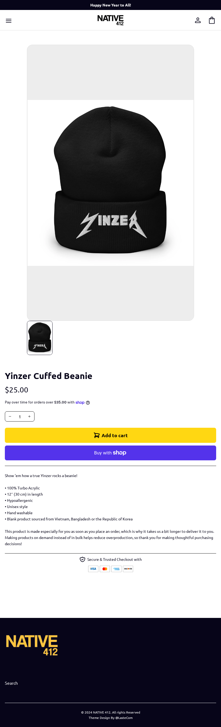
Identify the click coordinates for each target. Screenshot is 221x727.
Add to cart (115, 435)
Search (11, 683)
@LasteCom (124, 717)
